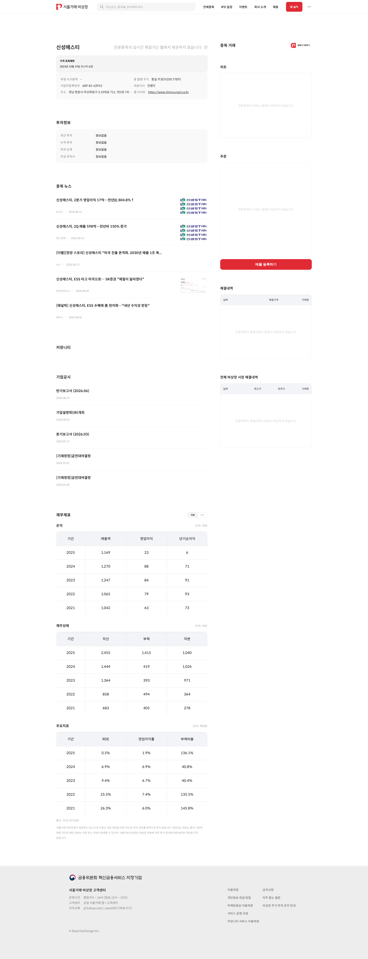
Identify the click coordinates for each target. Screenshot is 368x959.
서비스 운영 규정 (237, 913)
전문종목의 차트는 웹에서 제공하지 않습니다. (266, 106)
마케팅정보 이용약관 (240, 906)
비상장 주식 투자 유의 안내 (279, 906)
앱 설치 (294, 6)
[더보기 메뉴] (309, 6)
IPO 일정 (226, 7)
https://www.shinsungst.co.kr (168, 92)
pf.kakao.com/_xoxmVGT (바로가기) (107, 908)
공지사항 (268, 890)
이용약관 (233, 890)
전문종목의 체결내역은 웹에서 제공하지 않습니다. (266, 332)
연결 (193, 515)
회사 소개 (260, 7)
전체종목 (208, 7)
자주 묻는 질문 (271, 898)
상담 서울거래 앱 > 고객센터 (100, 903)
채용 (275, 7)
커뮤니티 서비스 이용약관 (243, 921)
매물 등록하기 (266, 264)
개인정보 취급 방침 (239, 898)
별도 (202, 515)
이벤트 (243, 7)
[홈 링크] (72, 6)
